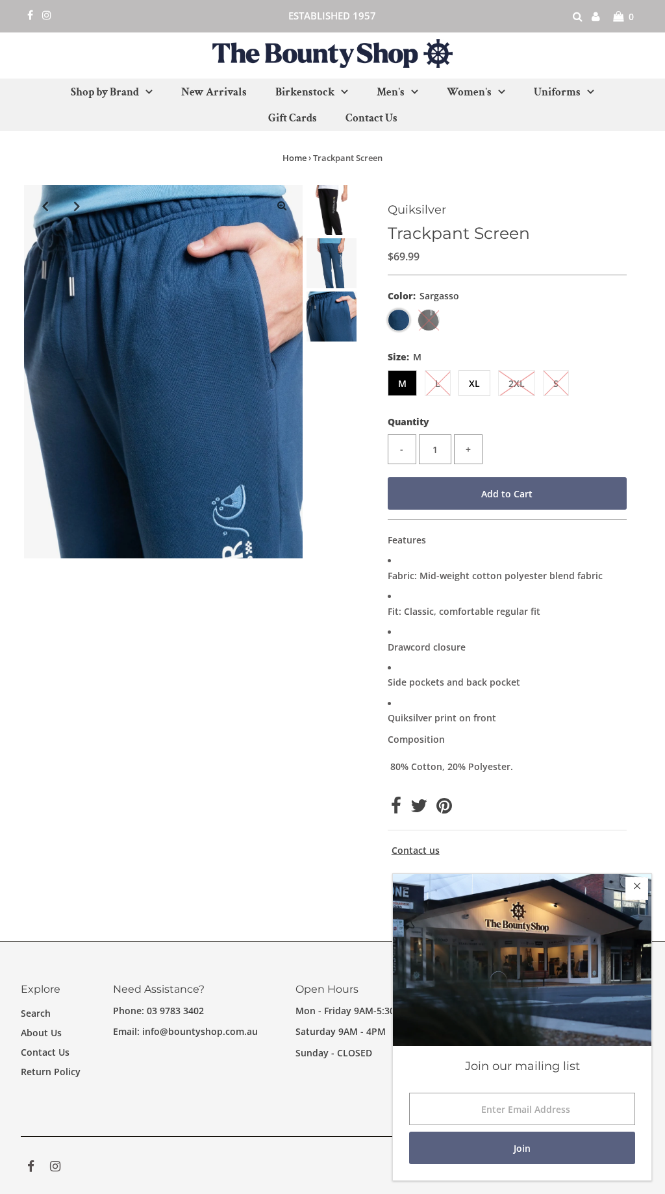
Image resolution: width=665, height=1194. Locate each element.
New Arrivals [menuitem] (214, 92)
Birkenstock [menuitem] (304, 92)
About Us (41, 1032)
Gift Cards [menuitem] (292, 118)
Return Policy (51, 1071)
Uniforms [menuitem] (557, 92)
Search (36, 1013)
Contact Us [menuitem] (371, 118)
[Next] (76, 206)
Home (294, 158)
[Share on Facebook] (396, 808)
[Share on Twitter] (418, 808)
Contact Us (45, 1052)
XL (474, 383)
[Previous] (45, 206)
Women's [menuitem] (469, 92)
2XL (516, 383)
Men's (391, 92)
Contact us (416, 850)
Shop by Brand (105, 92)
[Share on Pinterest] (444, 808)
